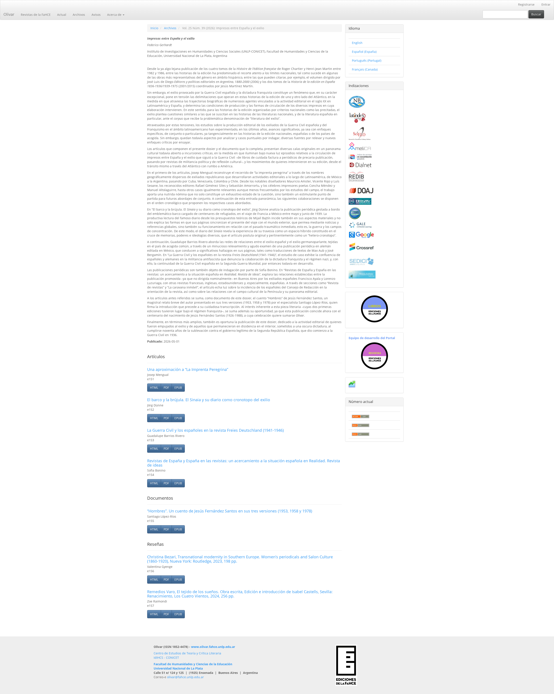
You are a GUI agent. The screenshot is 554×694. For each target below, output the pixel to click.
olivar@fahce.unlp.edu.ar (185, 677)
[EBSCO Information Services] (355, 213)
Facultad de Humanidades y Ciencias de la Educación (193, 664)
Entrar (546, 4)
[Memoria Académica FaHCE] (362, 274)
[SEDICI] (362, 261)
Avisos (96, 15)
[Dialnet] (360, 165)
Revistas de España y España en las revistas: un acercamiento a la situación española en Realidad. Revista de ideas (243, 463)
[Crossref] (362, 247)
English (357, 43)
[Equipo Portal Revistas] (374, 355)
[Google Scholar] (362, 234)
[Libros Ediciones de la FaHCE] (374, 308)
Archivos (79, 15)
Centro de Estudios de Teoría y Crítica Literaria (187, 653)
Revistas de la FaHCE (36, 15)
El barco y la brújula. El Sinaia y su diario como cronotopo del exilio (208, 399)
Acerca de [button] (114, 15)
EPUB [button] (178, 387)
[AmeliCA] (360, 147)
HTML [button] (154, 387)
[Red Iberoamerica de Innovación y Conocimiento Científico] (356, 176)
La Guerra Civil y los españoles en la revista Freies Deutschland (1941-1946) (215, 430)
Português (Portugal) (366, 60)
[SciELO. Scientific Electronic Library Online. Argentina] (359, 133)
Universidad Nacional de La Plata (178, 668)
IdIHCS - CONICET (166, 657)
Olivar (8, 14)
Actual (61, 15)
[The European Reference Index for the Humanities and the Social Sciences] (360, 201)
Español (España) (364, 52)
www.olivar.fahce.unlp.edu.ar (213, 647)
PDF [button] (166, 387)
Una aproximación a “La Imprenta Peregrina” (187, 369)
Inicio (154, 28)
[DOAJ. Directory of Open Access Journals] (362, 190)
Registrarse (526, 4)
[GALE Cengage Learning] (360, 225)
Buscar (536, 14)
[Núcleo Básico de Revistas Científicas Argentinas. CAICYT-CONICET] (357, 101)
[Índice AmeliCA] (360, 157)
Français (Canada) (365, 69)
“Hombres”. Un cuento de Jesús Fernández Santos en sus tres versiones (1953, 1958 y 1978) (229, 511)
